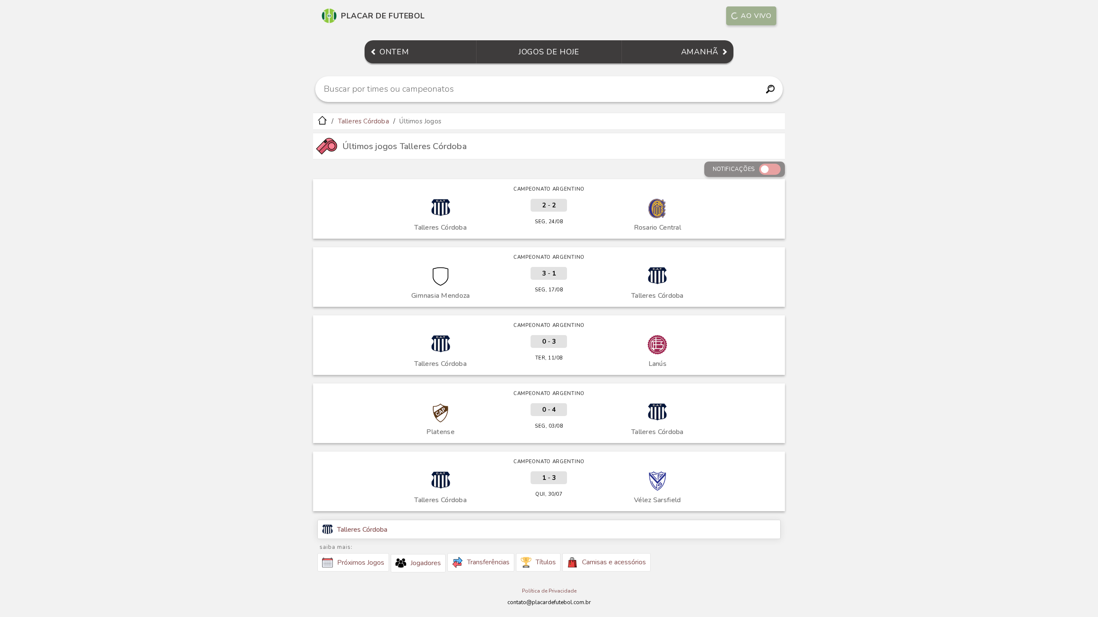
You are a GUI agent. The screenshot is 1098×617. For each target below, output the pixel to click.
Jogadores (425, 563)
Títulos (546, 562)
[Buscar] (770, 89)
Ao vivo (756, 16)
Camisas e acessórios (614, 562)
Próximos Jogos (360, 562)
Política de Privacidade (549, 590)
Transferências (488, 562)
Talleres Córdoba (363, 121)
